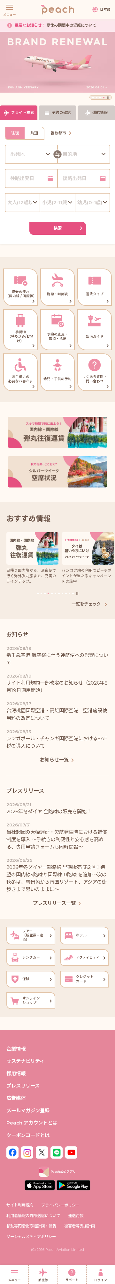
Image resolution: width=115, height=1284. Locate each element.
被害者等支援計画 (79, 1226)
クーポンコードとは (28, 1135)
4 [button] (103, 97)
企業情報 (16, 1049)
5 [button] (52, 593)
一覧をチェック (87, 603)
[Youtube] (71, 1152)
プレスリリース (23, 1086)
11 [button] (73, 593)
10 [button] (69, 593)
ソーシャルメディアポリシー (31, 1236)
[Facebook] (12, 1152)
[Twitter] (42, 1152)
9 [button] (66, 593)
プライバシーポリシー (60, 1205)
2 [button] (96, 97)
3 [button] (100, 97)
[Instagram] (27, 1152)
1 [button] (93, 97)
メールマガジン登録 (28, 1110)
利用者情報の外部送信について (33, 1215)
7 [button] (59, 593)
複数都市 (58, 133)
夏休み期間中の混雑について (55, 25)
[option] (57, 62)
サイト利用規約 (19, 1205)
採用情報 (16, 1073)
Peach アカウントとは (31, 1123)
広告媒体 (16, 1098)
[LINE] (56, 1152)
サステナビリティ (25, 1061)
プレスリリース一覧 (54, 903)
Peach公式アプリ (63, 1171)
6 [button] (55, 593)
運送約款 (75, 1215)
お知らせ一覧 (54, 760)
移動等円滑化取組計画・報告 (31, 1226)
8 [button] (62, 593)
